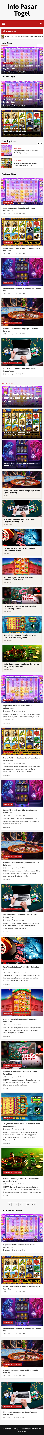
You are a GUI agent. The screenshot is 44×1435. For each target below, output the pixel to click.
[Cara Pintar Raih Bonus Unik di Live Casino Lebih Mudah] (22, 950)
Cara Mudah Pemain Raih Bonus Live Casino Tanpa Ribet (20, 607)
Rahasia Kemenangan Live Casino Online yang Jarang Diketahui (21, 665)
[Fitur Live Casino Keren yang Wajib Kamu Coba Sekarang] (22, 312)
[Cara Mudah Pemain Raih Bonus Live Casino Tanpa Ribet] (22, 1054)
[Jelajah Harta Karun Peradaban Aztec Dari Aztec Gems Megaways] (22, 1107)
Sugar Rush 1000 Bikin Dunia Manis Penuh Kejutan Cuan (21, 397)
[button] (3, 23)
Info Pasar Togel (22, 10)
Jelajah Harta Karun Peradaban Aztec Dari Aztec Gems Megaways (20, 636)
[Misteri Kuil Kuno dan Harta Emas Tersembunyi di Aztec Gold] (6, 150)
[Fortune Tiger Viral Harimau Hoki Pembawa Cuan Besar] (22, 1002)
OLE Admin (8, 72)
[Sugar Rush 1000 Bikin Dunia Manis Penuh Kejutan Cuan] (22, 191)
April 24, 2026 (17, 72)
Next (33, 1204)
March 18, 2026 (18, 1129)
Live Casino (17, 323)
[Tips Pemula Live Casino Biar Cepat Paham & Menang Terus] (22, 352)
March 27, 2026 (18, 1025)
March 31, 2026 (18, 973)
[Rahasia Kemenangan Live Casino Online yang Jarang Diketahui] (22, 1161)
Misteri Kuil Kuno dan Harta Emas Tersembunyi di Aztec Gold (18, 67)
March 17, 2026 (18, 1184)
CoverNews (33, 1428)
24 (28, 1204)
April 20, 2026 (17, 294)
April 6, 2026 (17, 374)
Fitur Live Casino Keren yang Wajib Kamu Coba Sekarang (22, 491)
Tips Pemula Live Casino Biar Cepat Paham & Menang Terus (19, 520)
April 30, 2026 (17, 105)
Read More (6, 723)
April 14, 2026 (17, 334)
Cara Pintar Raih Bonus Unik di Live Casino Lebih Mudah (19, 549)
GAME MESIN (8, 63)
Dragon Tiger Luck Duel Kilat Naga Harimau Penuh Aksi (25, 164)
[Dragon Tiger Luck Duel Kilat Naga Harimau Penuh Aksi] (6, 163)
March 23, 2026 (18, 1077)
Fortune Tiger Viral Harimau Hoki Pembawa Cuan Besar (18, 578)
